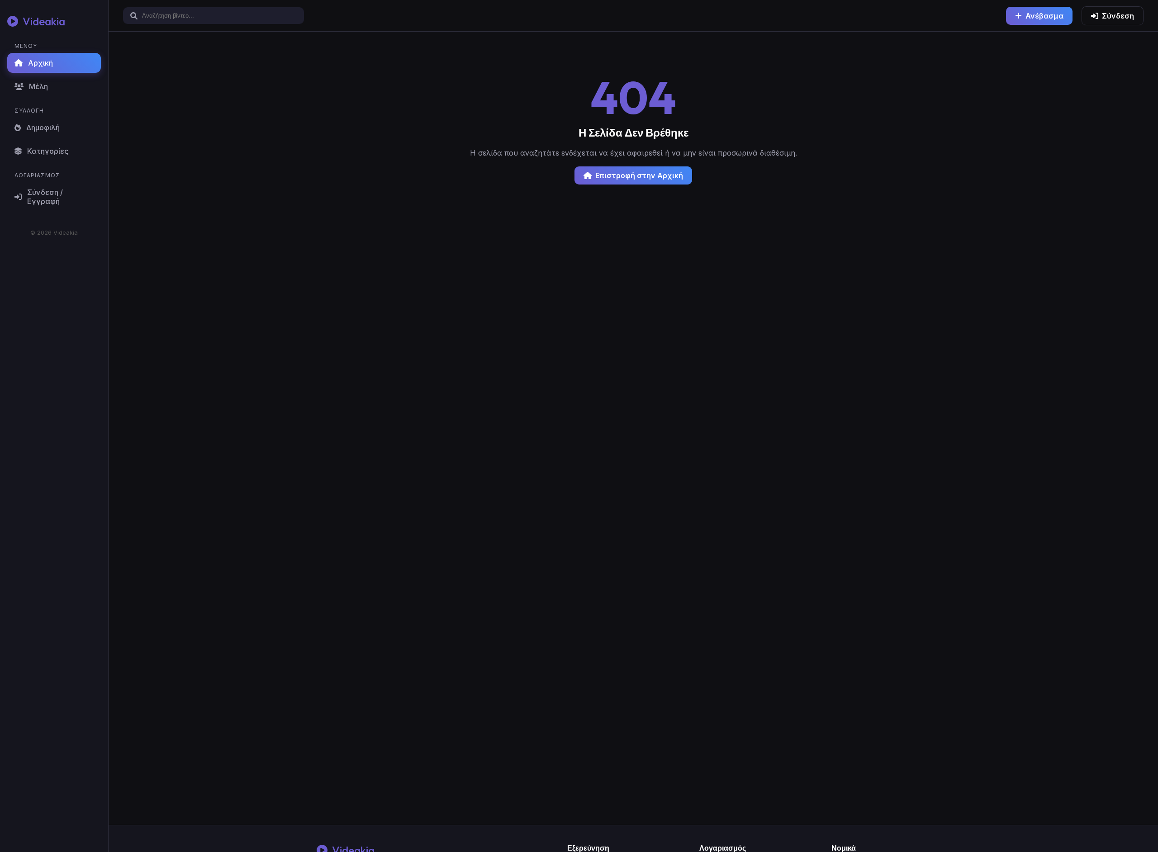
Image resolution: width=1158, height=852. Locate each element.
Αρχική (40, 62)
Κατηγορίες (48, 151)
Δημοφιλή (43, 127)
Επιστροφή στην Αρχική (639, 175)
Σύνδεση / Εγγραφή (45, 197)
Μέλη (38, 86)
